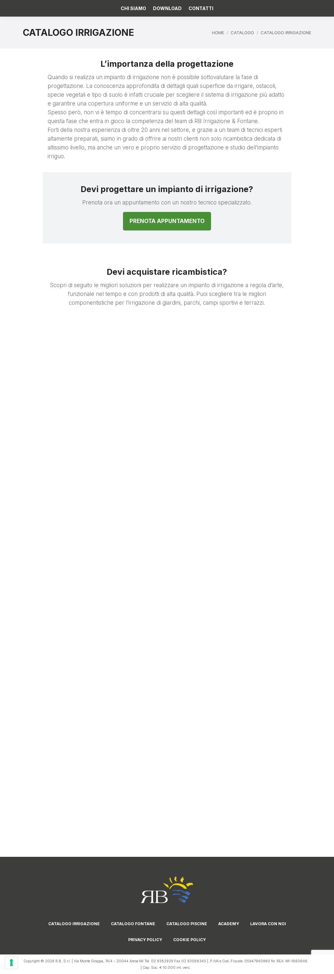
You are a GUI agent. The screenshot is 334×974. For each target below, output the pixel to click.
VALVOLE (55, 844)
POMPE (279, 586)
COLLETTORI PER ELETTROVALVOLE (279, 405)
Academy (228, 923)
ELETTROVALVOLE (130, 494)
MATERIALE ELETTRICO (55, 586)
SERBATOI (204, 758)
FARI (204, 494)
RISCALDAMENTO (279, 672)
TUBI (279, 758)
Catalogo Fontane (133, 923)
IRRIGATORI (279, 494)
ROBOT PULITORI (130, 758)
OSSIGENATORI (204, 586)
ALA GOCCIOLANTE (55, 402)
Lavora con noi (268, 923)
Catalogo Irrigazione (74, 923)
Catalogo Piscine (186, 923)
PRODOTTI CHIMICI (55, 672)
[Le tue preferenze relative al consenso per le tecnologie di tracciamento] (11, 962)
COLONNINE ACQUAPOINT (55, 497)
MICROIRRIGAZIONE (129, 586)
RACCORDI (204, 672)
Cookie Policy (189, 939)
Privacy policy (145, 939)
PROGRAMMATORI (130, 672)
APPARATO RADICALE (129, 402)
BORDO (204, 402)
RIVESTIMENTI (55, 758)
